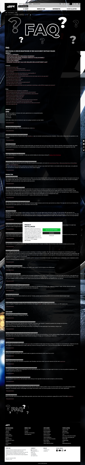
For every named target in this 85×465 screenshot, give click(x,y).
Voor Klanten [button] (72, 9)
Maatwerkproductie (66, 443)
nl (70, 4)
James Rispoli (46, 432)
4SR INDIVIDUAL (24, 6)
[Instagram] (62, 450)
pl (75, 4)
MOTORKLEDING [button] (9, 428)
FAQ (63, 441)
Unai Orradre (46, 440)
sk (73, 4)
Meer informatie (28, 240)
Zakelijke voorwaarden (30, 432)
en (65, 4)
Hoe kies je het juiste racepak (69, 435)
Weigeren (51, 233)
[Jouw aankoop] (78, 4)
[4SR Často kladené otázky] (42, 30)
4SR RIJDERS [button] (46, 428)
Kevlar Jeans (8, 434)
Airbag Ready (65, 440)
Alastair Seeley (46, 429)
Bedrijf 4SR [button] (41, 9)
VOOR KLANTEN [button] (66, 428)
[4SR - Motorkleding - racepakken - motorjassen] (6, 12)
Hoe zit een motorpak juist (68, 437)
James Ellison (46, 441)
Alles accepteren (51, 230)
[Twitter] (65, 450)
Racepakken (8, 429)
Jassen (7, 431)
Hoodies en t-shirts (10, 440)
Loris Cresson (46, 435)
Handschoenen (9, 435)
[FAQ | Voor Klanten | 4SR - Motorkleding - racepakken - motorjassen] (11, 6)
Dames (7, 437)
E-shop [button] (25, 9)
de (68, 4)
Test (63, 434)
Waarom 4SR (65, 429)
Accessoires (8, 443)
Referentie (56, 9)
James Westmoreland (48, 443)
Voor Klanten (11, 12)
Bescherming (8, 438)
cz (63, 4)
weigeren (35, 239)
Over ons (26, 429)
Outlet (7, 444)
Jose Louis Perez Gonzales (49, 438)
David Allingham (47, 431)
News (30, 4)
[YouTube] (60, 450)
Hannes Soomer (47, 434)
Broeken (7, 432)
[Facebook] (57, 450)
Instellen (51, 235)
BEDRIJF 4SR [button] (28, 428)
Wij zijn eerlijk (65, 432)
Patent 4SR (64, 438)
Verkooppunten (36, 4)
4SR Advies (64, 431)
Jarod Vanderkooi (47, 437)
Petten (7, 441)
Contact (26, 431)
